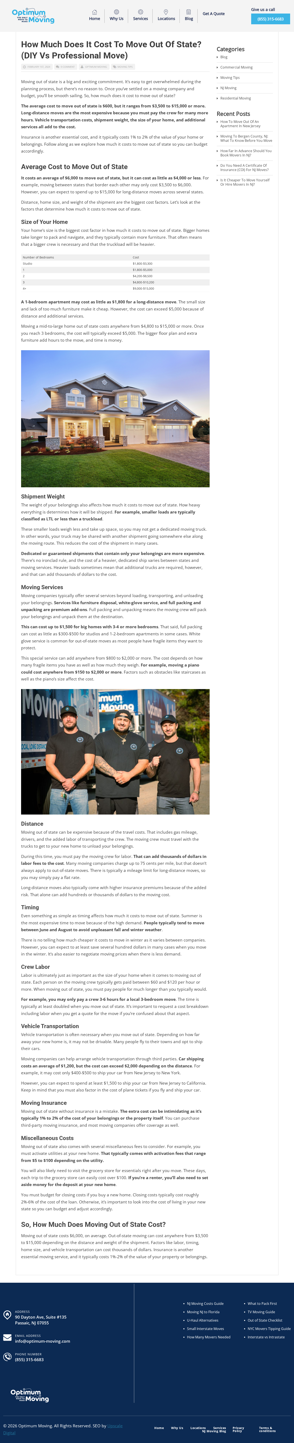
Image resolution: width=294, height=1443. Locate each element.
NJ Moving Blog (214, 1431)
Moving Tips (125, 66)
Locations (166, 18)
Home (94, 18)
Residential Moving (235, 98)
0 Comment (68, 66)
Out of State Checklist (265, 1320)
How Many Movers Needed (209, 1337)
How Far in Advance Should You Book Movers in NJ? (246, 153)
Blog (189, 18)
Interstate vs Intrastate (266, 1337)
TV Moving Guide (261, 1312)
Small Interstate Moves (205, 1328)
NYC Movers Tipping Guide (269, 1328)
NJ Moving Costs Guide (205, 1303)
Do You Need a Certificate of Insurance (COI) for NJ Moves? (244, 167)
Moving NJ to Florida (203, 1312)
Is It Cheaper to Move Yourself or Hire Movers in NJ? (244, 182)
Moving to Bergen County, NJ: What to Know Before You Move (246, 138)
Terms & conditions (267, 1429)
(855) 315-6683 (271, 18)
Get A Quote (214, 13)
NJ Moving (228, 88)
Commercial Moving (236, 67)
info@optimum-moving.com (42, 1341)
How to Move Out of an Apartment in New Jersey (240, 123)
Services (140, 18)
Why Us (117, 18)
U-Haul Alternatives (202, 1320)
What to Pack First (262, 1303)
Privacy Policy (238, 1429)
